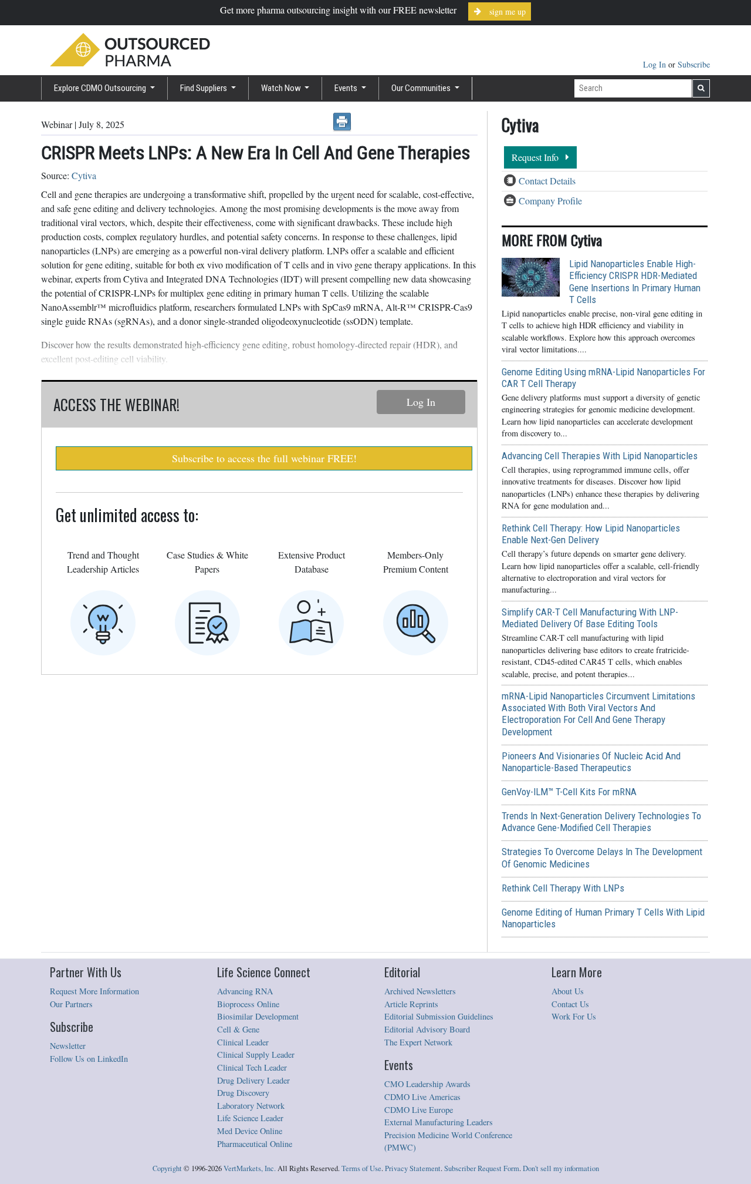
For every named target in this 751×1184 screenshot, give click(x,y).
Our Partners (71, 1004)
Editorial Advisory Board (427, 1029)
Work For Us (574, 1016)
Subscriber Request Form (481, 1168)
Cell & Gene (238, 1029)
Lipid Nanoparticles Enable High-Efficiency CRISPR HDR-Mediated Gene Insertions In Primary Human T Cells (635, 281)
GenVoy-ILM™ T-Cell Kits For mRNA (569, 792)
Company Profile (550, 200)
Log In (655, 64)
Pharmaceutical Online (254, 1143)
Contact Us (570, 1004)
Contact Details (547, 180)
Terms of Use (361, 1168)
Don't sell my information (561, 1168)
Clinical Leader (243, 1042)
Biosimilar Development (258, 1016)
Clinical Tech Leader (252, 1067)
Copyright (167, 1168)
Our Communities (421, 88)
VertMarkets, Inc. (250, 1168)
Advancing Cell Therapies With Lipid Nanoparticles (600, 456)
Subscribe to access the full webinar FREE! (264, 458)
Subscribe (694, 64)
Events (346, 88)
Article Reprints (411, 1004)
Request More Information (94, 991)
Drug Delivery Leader (253, 1080)
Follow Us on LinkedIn (89, 1058)
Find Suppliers (204, 88)
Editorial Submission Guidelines (438, 1016)
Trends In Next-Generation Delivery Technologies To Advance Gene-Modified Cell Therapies (601, 821)
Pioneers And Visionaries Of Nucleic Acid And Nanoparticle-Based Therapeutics (591, 761)
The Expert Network (418, 1042)
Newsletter (68, 1045)
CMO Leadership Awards (427, 1083)
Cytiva (84, 175)
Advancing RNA (245, 991)
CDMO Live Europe (418, 1109)
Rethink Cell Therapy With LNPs (563, 888)
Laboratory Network (251, 1105)
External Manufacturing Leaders (438, 1122)
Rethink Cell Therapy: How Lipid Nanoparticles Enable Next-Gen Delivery (591, 534)
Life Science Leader (250, 1118)
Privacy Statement (413, 1168)
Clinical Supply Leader (256, 1054)
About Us (568, 991)
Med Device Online (249, 1130)
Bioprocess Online (248, 1004)
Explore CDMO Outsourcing (101, 88)
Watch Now (282, 88)
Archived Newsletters (420, 991)
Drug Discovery (243, 1092)
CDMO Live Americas (422, 1096)
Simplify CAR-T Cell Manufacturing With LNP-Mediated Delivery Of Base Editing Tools (590, 618)
